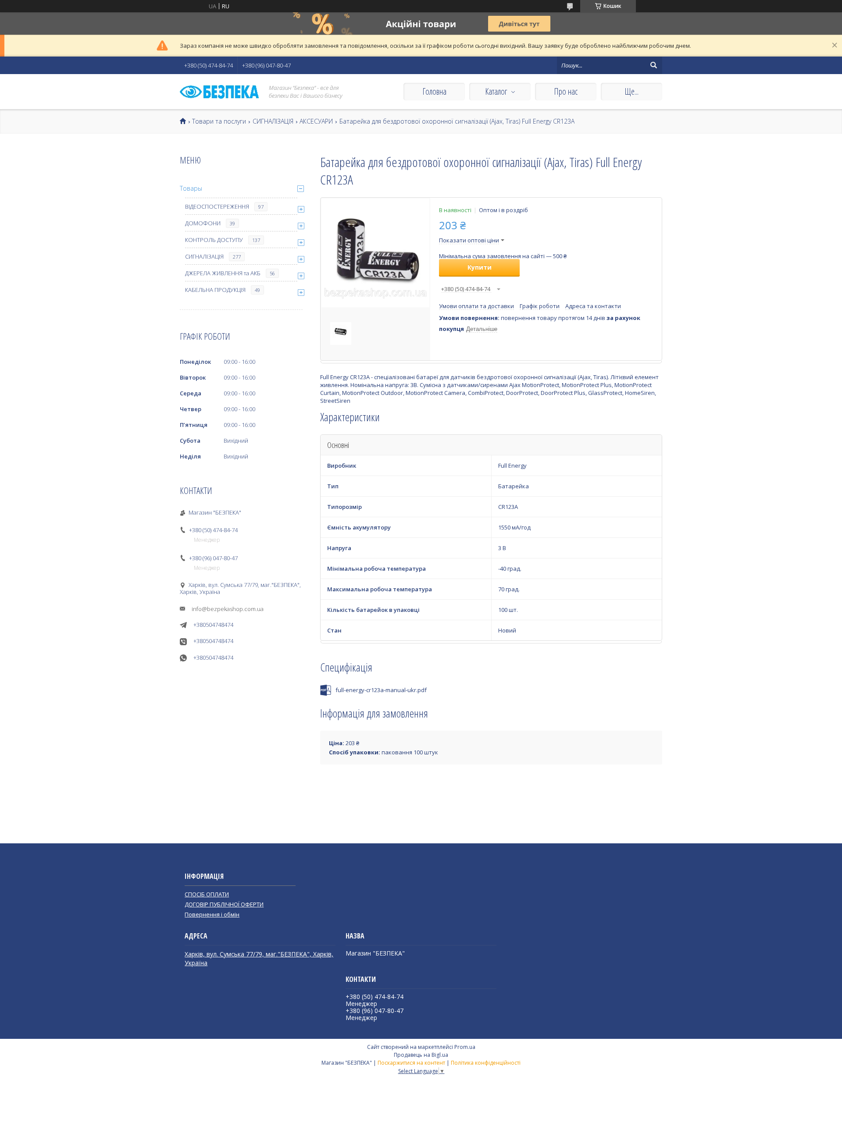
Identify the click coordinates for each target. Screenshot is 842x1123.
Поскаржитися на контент (411, 1062)
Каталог (496, 91)
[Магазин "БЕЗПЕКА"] (219, 92)
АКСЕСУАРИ (316, 121)
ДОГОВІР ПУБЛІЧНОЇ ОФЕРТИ (224, 904)
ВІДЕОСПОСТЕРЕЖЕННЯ (217, 206)
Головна (434, 91)
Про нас (566, 91)
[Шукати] (653, 65)
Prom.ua (464, 1047)
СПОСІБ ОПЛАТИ (207, 894)
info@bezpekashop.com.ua (228, 608)
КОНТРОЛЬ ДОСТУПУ (214, 240)
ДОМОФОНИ (203, 223)
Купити (479, 267)
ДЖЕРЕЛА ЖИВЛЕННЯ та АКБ (222, 273)
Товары (191, 188)
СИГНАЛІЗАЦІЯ (273, 121)
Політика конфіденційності (486, 1062)
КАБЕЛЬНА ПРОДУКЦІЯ (215, 290)
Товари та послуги (219, 121)
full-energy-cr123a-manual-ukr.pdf (381, 689)
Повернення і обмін (212, 914)
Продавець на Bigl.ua (421, 1055)
